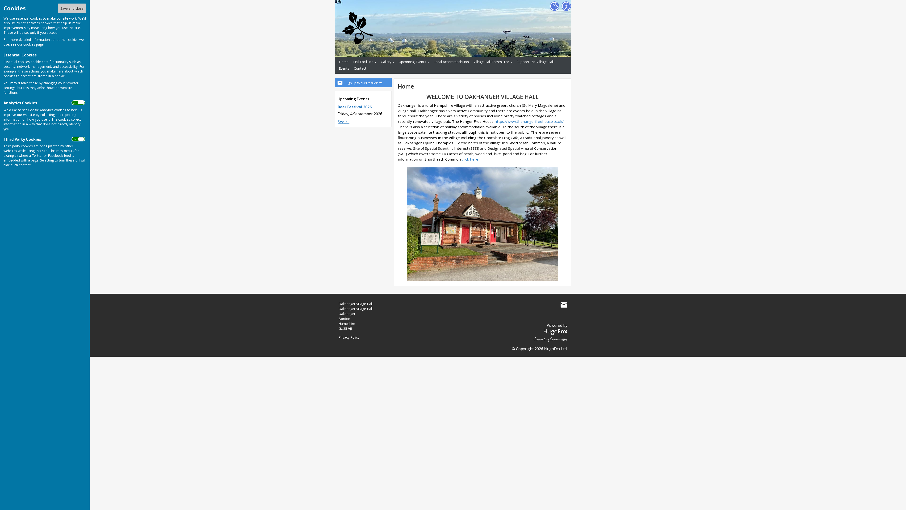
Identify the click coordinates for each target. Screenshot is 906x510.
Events (344, 68)
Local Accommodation (451, 62)
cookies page (33, 44)
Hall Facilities (363, 62)
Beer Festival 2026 (355, 107)
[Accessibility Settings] (566, 6)
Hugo (555, 331)
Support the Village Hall (535, 62)
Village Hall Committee (491, 62)
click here (470, 159)
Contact (360, 68)
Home (343, 62)
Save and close (72, 8)
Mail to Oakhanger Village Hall (563, 304)
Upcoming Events (412, 62)
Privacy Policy (349, 337)
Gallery (386, 62)
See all (343, 121)
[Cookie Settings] (554, 6)
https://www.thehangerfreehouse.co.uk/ (529, 121)
